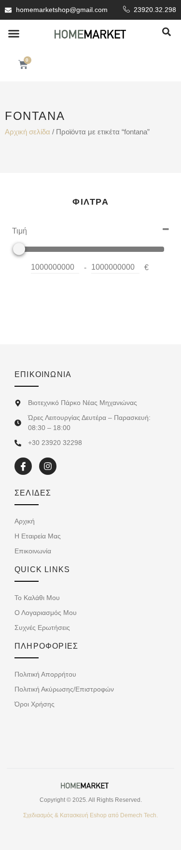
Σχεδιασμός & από (90, 815)
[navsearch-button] (166, 32)
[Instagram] (47, 466)
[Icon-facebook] (23, 466)
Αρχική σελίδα (27, 132)
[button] (14, 34)
